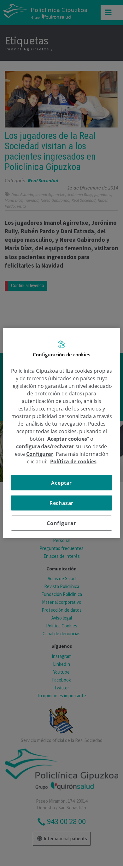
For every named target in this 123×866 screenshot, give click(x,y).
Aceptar (61, 482)
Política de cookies (73, 461)
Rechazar (61, 503)
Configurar (61, 523)
